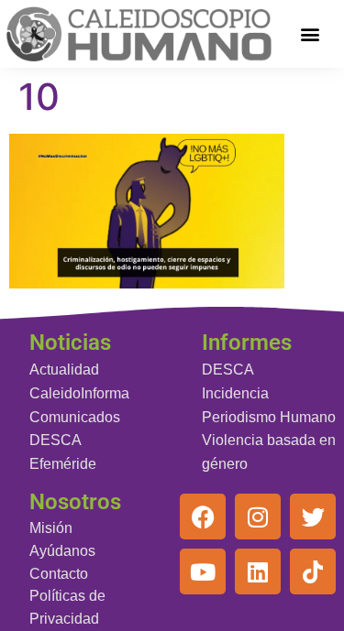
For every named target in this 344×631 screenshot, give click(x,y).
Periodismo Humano (269, 417)
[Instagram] (258, 516)
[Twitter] (313, 516)
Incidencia (235, 393)
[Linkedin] (258, 571)
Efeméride (62, 464)
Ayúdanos (62, 551)
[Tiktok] (313, 571)
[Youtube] (203, 571)
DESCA (55, 440)
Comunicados (74, 417)
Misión (50, 528)
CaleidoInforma (79, 393)
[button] (309, 33)
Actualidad (64, 369)
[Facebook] (203, 516)
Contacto (58, 574)
